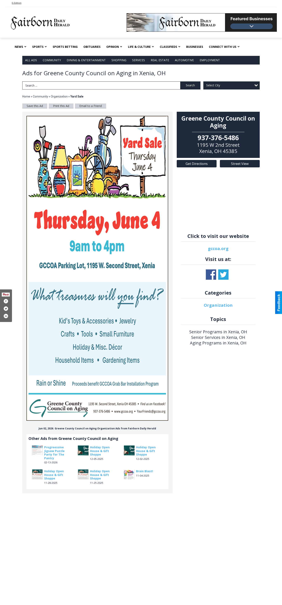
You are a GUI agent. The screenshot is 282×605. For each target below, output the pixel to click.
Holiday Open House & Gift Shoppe (100, 450)
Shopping (118, 60)
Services (138, 60)
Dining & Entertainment (86, 60)
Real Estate (160, 60)
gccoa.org (218, 248)
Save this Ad (35, 106)
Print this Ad (61, 106)
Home (26, 96)
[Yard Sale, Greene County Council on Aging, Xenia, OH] (97, 268)
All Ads (31, 60)
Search (190, 85)
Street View (240, 163)
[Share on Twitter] (5, 308)
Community (52, 60)
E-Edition (16, 2)
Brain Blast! (144, 471)
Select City (213, 85)
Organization (59, 96)
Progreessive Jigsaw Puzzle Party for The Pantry (54, 452)
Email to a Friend (90, 106)
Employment (210, 60)
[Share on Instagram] (5, 316)
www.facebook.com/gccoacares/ (211, 274)
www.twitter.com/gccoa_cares (223, 274)
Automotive (184, 60)
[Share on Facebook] (5, 301)
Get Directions (197, 163)
